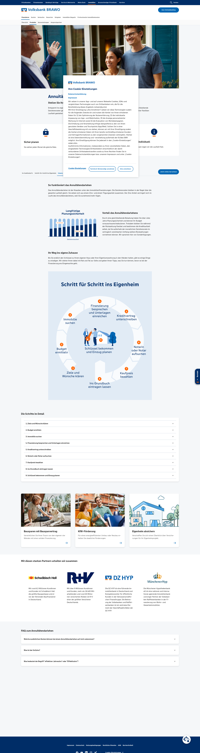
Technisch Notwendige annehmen (102, 169)
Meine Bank (81, 2)
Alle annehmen (125, 169)
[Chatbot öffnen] (186, 739)
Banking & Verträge (52, 2)
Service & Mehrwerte (68, 2)
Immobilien (91, 2)
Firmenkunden (38, 2)
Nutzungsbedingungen (93, 745)
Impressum (70, 745)
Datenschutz (80, 745)
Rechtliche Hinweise (109, 745)
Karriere (122, 2)
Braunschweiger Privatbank (107, 2)
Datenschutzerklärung (77, 94)
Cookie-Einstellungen (77, 168)
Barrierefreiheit (128, 745)
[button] (100, 423)
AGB (119, 745)
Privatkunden (26, 2)
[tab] (25, 17)
